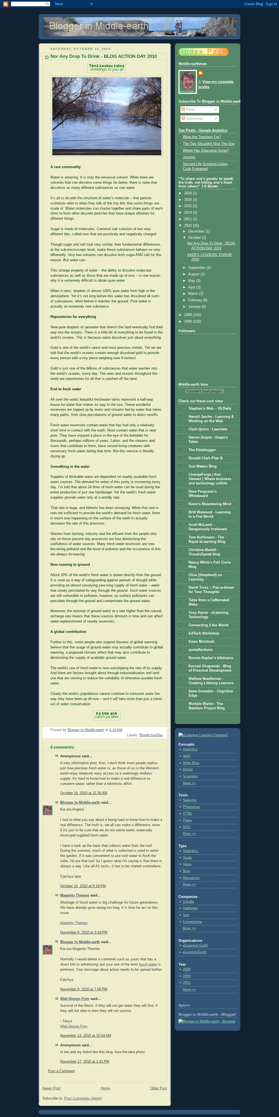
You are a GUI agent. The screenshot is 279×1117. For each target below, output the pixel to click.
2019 (188, 193)
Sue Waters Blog (203, 466)
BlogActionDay (151, 735)
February (195, 300)
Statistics (190, 851)
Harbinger (190, 908)
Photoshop (191, 807)
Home (105, 1088)
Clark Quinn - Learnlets (208, 429)
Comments (194, 119)
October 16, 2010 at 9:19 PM (83, 886)
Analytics (190, 749)
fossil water (148, 964)
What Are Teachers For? (202, 137)
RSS (186, 827)
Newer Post (51, 1088)
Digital (188, 770)
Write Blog (191, 763)
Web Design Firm (74, 999)
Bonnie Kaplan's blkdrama (211, 658)
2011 (188, 219)
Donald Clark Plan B (206, 458)
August (194, 274)
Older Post (158, 1088)
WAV (187, 756)
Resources (191, 878)
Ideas (187, 864)
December (196, 231)
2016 (188, 200)
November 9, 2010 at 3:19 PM (83, 932)
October (195, 238)
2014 (188, 213)
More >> (189, 783)
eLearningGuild (194, 952)
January (195, 307)
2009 (188, 315)
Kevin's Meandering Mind (210, 504)
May (192, 281)
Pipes (187, 820)
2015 (188, 206)
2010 (188, 226)
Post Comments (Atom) (83, 1098)
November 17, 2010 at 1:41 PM (84, 1062)
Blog (186, 871)
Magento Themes (74, 895)
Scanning (190, 776)
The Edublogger (202, 450)
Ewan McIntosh (201, 642)
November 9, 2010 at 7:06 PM (83, 989)
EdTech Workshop (204, 633)
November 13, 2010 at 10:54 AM (85, 1036)
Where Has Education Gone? (206, 151)
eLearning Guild (195, 946)
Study (187, 858)
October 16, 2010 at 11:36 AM (83, 793)
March (193, 294)
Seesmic (190, 800)
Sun (186, 915)
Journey (189, 157)
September (197, 268)
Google (188, 902)
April (192, 287)
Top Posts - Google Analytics (203, 130)
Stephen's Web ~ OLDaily (210, 408)
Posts (190, 109)
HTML (187, 813)
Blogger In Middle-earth (80, 803)
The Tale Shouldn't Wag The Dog (209, 144)
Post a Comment (61, 1071)
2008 (188, 321)
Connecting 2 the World (208, 625)
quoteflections (201, 650)
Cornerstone (192, 922)
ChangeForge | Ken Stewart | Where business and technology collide (210, 479)
